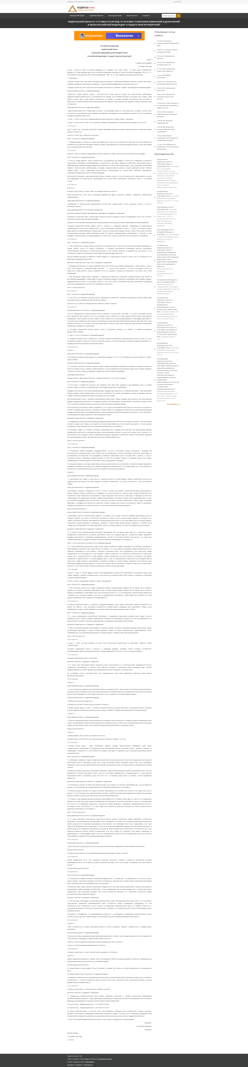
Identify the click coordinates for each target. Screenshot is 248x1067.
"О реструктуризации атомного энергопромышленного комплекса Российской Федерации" (168, 235)
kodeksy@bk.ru (89, 1062)
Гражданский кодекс (77, 15)
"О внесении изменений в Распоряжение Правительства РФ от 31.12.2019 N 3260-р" (168, 197)
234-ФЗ (123, 378)
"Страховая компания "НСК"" (167, 331)
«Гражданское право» (105, 1059)
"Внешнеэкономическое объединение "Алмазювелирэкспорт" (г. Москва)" (168, 261)
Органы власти (132, 15)
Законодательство (115, 15)
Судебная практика (96, 15)
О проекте (146, 15)
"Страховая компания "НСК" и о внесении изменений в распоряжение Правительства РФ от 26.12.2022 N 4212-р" (168, 308)
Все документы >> (174, 404)
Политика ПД (88, 1065)
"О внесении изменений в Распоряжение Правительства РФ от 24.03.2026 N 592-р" (168, 349)
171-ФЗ (106, 1004)
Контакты (177, 2)
